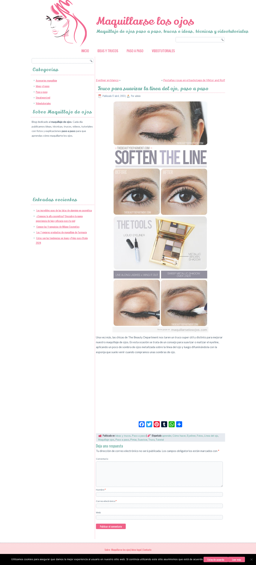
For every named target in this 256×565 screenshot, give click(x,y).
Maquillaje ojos (106, 439)
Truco (151, 439)
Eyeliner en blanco (107, 80)
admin (138, 96)
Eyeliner (191, 435)
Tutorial (160, 439)
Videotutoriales (163, 50)
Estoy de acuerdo (215, 559)
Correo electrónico (106, 501)
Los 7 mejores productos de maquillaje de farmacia (61, 232)
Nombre (101, 489)
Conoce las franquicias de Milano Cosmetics (57, 227)
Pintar (133, 439)
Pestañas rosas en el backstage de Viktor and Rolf (194, 80)
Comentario (102, 458)
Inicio (85, 50)
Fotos (200, 435)
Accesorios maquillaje (46, 80)
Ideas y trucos (107, 50)
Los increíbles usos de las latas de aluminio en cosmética (64, 210)
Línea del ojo (211, 435)
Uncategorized (43, 97)
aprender (166, 435)
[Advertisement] (60, 163)
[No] (251, 559)
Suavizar (142, 439)
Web (98, 512)
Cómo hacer (179, 435)
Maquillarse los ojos (145, 21)
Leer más (236, 559)
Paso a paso (135, 50)
